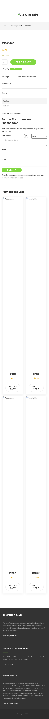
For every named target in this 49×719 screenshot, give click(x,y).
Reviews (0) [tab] (6, 83)
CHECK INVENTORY (10, 703)
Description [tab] (6, 77)
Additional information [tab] (27, 77)
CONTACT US (8, 664)
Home (5, 26)
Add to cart (23, 62)
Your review (7, 135)
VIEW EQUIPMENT (10, 636)
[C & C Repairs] (28, 15)
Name (4, 149)
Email (4, 159)
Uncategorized (16, 26)
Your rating (26, 136)
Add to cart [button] (13, 387)
